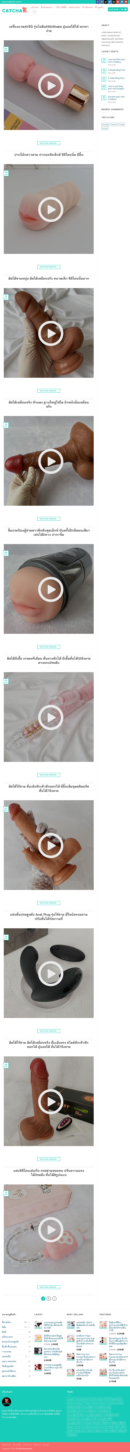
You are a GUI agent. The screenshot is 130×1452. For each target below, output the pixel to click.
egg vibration (116, 1399)
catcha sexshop (82, 1399)
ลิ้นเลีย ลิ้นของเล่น (9, 1346)
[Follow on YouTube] (126, 2)
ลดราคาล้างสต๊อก (9, 1376)
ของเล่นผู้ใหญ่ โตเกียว (75, 1423)
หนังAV (123, 1427)
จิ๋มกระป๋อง (6, 1322)
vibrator (102, 1403)
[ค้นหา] (34, 12)
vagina (94, 1403)
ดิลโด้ (4, 1332)
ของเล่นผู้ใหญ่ (88, 1407)
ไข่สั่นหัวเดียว (72, 1435)
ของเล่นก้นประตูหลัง (10, 1341)
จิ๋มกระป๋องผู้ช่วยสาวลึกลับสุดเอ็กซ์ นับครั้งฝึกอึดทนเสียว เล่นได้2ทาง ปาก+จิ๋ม (49, 532)
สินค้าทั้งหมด (6, 1445)
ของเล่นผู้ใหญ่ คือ (90, 1411)
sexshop (71, 1403)
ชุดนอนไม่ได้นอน (9, 1371)
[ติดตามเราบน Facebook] (98, 2)
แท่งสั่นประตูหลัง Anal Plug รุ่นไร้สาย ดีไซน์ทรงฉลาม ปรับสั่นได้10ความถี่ (49, 916)
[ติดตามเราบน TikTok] (106, 2)
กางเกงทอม (6, 1351)
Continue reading (48, 143)
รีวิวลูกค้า (99, 7)
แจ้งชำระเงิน (74, 7)
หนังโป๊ (70, 1431)
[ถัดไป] (54, 1298)
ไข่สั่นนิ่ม (113, 1431)
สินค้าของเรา (46, 7)
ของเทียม (120, 1403)
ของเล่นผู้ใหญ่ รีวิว (73, 1419)
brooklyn (105, 124)
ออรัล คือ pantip (80, 1431)
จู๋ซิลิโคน (122, 1423)
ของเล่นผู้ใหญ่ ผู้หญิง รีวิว (94, 1415)
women (105, 128)
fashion (115, 124)
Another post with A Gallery (116, 98)
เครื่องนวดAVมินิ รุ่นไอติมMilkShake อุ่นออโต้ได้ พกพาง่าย (49, 28)
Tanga (86, 1403)
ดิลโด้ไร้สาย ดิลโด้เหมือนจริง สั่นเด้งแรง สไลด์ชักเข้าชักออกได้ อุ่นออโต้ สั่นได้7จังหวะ (48, 1044)
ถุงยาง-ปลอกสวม (9, 1361)
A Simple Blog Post (116, 70)
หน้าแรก (35, 7)
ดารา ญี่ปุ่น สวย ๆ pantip (90, 1427)
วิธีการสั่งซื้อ (61, 7)
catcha (70, 1399)
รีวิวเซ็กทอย (87, 7)
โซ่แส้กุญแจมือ (7, 1366)
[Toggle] (29, 1322)
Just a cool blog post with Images (116, 87)
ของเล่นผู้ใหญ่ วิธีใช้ (105, 1419)
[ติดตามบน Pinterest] (118, 2)
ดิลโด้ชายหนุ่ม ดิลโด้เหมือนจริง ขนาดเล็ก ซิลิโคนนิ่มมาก (48, 278)
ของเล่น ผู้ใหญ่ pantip (75, 1411)
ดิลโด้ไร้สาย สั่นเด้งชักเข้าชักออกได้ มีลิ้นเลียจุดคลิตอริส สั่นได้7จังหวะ (49, 788)
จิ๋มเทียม (114, 1423)
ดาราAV (77, 1427)
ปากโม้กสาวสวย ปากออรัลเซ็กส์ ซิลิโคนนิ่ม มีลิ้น (48, 155)
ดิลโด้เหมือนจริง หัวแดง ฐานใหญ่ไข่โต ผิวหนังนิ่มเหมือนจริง (49, 404)
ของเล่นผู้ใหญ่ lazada (103, 1407)
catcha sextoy (96, 1399)
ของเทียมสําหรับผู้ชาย (75, 1407)
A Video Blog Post (116, 78)
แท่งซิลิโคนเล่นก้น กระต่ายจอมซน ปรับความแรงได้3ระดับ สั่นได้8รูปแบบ (48, 1172)
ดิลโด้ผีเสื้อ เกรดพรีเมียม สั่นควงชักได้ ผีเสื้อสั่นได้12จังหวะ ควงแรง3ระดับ (49, 660)
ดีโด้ (117, 1427)
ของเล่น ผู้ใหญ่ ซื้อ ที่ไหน (76, 1415)
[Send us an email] (114, 2)
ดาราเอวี (104, 1427)
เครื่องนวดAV (7, 1337)
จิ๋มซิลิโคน (106, 1423)
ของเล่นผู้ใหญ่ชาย (104, 1411)
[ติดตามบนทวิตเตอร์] (110, 2)
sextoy (79, 1403)
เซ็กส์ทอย (99, 1431)
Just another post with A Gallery (116, 60)
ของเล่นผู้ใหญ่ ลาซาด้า (89, 1419)
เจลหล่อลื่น (6, 1356)
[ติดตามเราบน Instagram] (102, 2)
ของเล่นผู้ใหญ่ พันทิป (111, 1415)
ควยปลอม (87, 1423)
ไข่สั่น (4, 1327)
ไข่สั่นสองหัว (122, 1431)
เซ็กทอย (90, 1431)
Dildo (107, 1399)
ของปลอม (111, 1403)
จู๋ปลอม (70, 1427)
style (122, 124)
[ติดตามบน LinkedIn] (122, 2)
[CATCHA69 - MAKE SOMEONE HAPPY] (14, 9)
